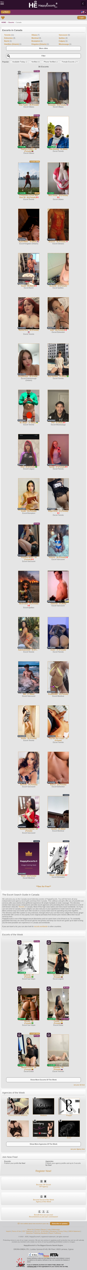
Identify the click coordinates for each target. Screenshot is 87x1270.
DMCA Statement (74, 1231)
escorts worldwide (41, 926)
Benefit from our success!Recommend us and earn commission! (43, 1216)
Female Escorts (70, 62)
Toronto (21, 907)
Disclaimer (53, 1231)
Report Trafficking (55, 1233)
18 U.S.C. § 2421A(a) (41, 1231)
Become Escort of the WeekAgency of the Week (43, 1201)
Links (49, 1229)
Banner (43, 1229)
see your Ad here (79, 1085)
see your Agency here (78, 1149)
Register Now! (43, 1170)
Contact (37, 1229)
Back (6, 12)
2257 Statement (27, 1231)
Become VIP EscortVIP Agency (43, 1185)
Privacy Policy (62, 1231)
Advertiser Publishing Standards (37, 1233)
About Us (30, 1229)
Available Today (19, 62)
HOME (3, 22)
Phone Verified (51, 62)
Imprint (8, 1231)
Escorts (11, 22)
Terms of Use (16, 1231)
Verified (35, 62)
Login (81, 18)
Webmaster (56, 1229)
